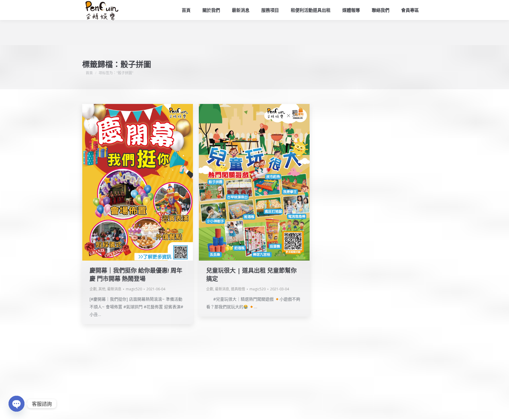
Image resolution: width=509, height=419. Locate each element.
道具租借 (238, 289)
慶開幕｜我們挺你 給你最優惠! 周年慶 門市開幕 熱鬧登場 (136, 274)
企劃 (93, 289)
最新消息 (114, 289)
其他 (101, 289)
